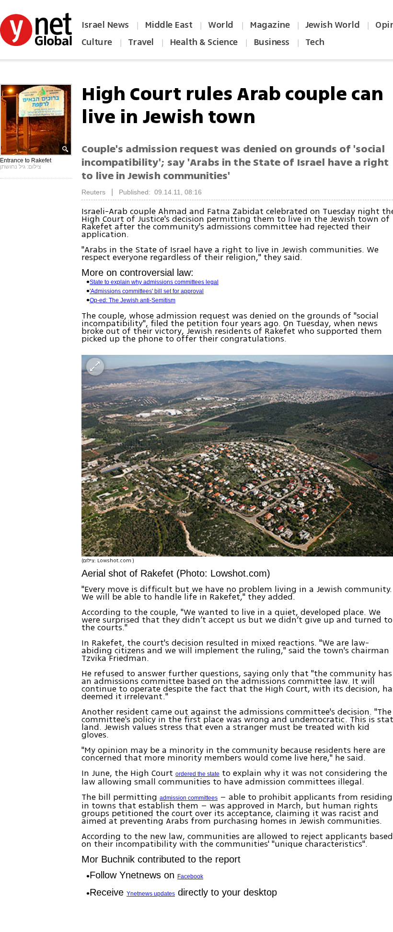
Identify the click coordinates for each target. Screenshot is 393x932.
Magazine (269, 25)
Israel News (105, 25)
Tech (314, 42)
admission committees (189, 798)
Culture (96, 42)
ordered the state (197, 774)
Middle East (169, 25)
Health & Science (204, 42)
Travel (141, 42)
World (221, 25)
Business (271, 42)
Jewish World (332, 25)
